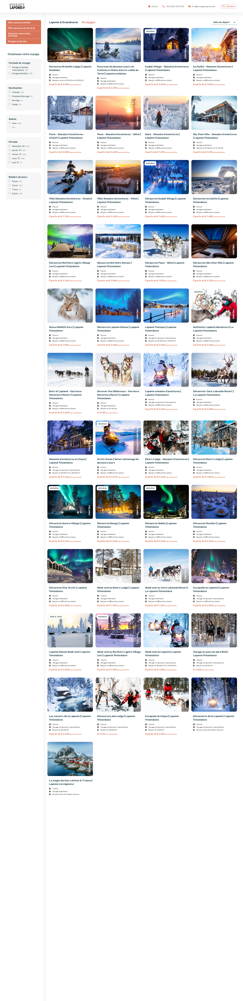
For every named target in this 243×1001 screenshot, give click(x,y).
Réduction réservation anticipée (19, 34)
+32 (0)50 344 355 (174, 6)
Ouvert (154, 6)
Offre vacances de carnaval (21, 28)
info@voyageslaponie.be (203, 6)
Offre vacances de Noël (19, 22)
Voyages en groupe (17, 41)
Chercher (230, 6)
